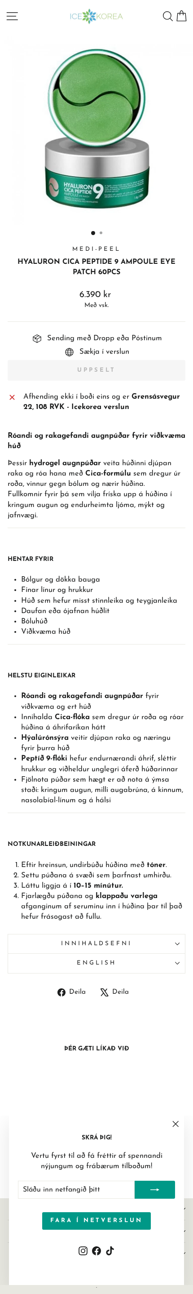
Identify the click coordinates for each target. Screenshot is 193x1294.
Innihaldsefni (96, 944)
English (96, 963)
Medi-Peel (96, 249)
